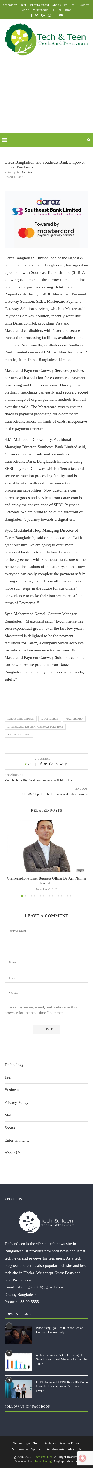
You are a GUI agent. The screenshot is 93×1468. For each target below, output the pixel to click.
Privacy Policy (16, 1102)
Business (83, 4)
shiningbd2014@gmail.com (40, 1287)
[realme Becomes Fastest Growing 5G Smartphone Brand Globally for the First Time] (18, 1362)
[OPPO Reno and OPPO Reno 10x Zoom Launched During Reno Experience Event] (18, 1389)
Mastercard (74, 718)
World (25, 9)
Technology (9, 4)
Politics (69, 4)
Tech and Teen (24, 172)
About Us (12, 1153)
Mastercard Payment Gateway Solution (35, 726)
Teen (24, 4)
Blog (68, 9)
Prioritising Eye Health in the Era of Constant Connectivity (59, 1330)
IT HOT (57, 9)
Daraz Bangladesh (20, 718)
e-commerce (49, 718)
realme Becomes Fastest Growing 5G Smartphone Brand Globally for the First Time (62, 1359)
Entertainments (17, 1140)
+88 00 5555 (28, 1301)
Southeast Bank (18, 734)
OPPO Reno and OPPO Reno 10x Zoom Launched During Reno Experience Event (62, 1386)
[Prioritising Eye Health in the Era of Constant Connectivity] (18, 1335)
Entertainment (39, 4)
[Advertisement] (46, 99)
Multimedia (40, 9)
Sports (56, 4)
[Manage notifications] (82, 1458)
